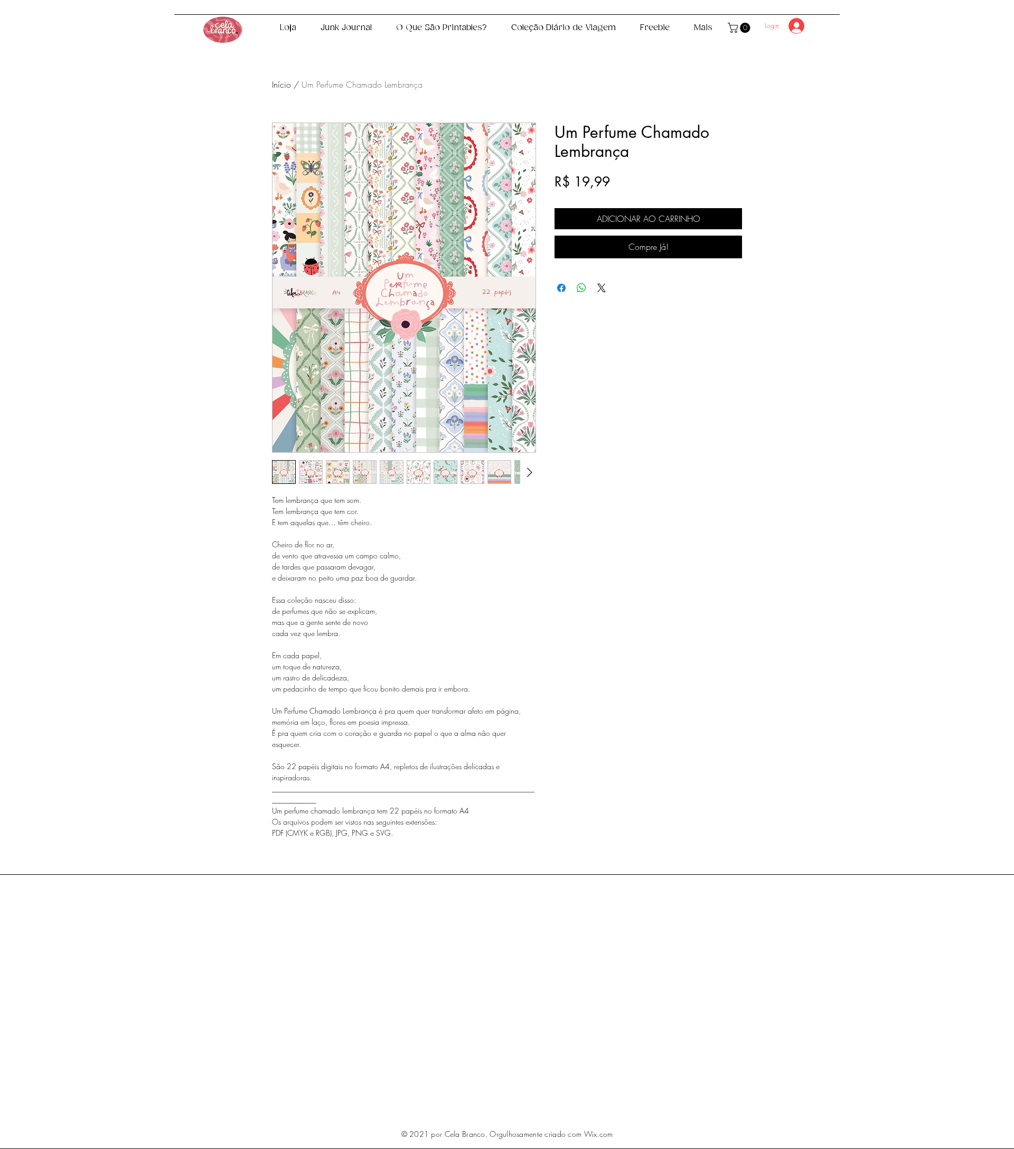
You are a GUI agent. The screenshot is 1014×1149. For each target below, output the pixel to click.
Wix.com (598, 1134)
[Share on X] (601, 288)
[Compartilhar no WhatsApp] (581, 288)
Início (281, 84)
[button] (740, 28)
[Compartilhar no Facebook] (561, 288)
